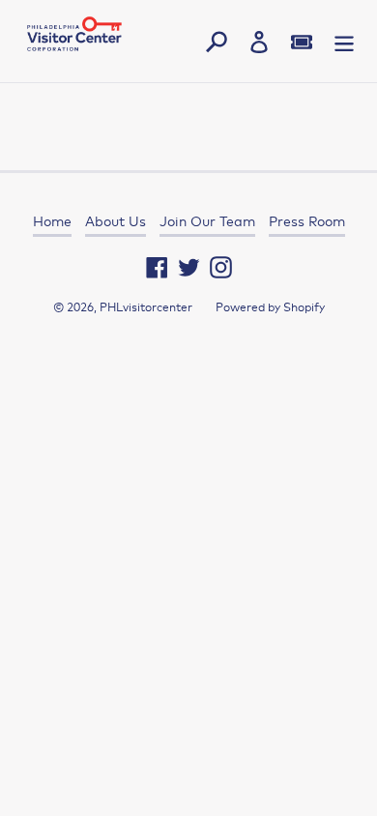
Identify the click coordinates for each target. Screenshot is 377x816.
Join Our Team (207, 221)
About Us (115, 221)
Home (52, 221)
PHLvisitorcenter (146, 307)
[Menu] (344, 41)
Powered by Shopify (270, 307)
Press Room (307, 221)
